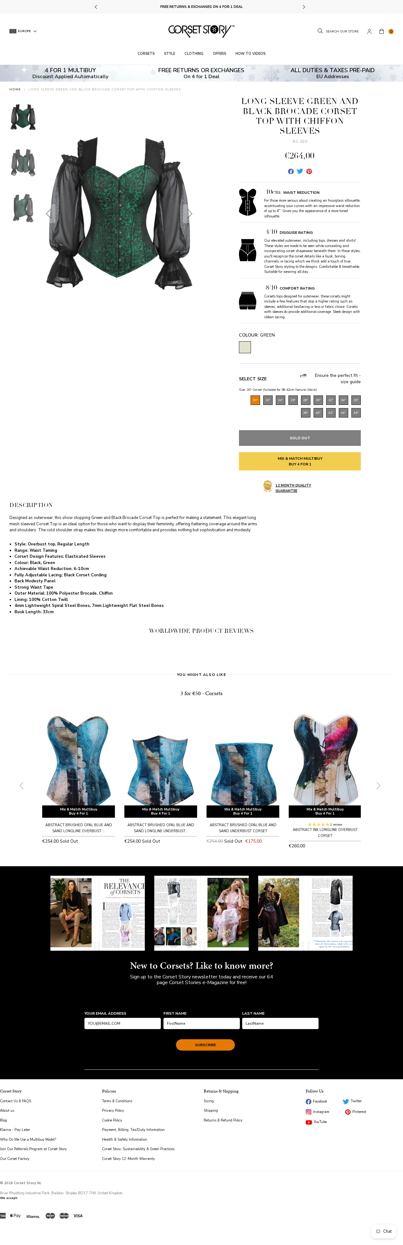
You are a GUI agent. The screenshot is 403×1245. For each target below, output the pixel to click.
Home (15, 89)
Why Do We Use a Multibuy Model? (28, 1139)
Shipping (211, 1110)
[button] (319, 824)
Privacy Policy (113, 1110)
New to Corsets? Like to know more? (201, 965)
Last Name (253, 1013)
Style (169, 53)
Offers (219, 53)
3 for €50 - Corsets (201, 693)
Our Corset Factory (15, 1158)
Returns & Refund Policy (223, 1120)
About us (7, 1110)
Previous (96, 7)
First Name (174, 1013)
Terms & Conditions (117, 1101)
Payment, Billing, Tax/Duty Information (133, 1129)
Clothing (193, 53)
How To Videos (250, 53)
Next (303, 7)
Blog (3, 1120)
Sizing (209, 1101)
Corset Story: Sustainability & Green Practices (138, 1149)
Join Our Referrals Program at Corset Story (33, 1149)
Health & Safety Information (124, 1139)
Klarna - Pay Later (15, 1129)
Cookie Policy (112, 1120)
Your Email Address (105, 1013)
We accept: (9, 1198)
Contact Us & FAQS (15, 1101)
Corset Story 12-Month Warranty (128, 1158)
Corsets (146, 53)
